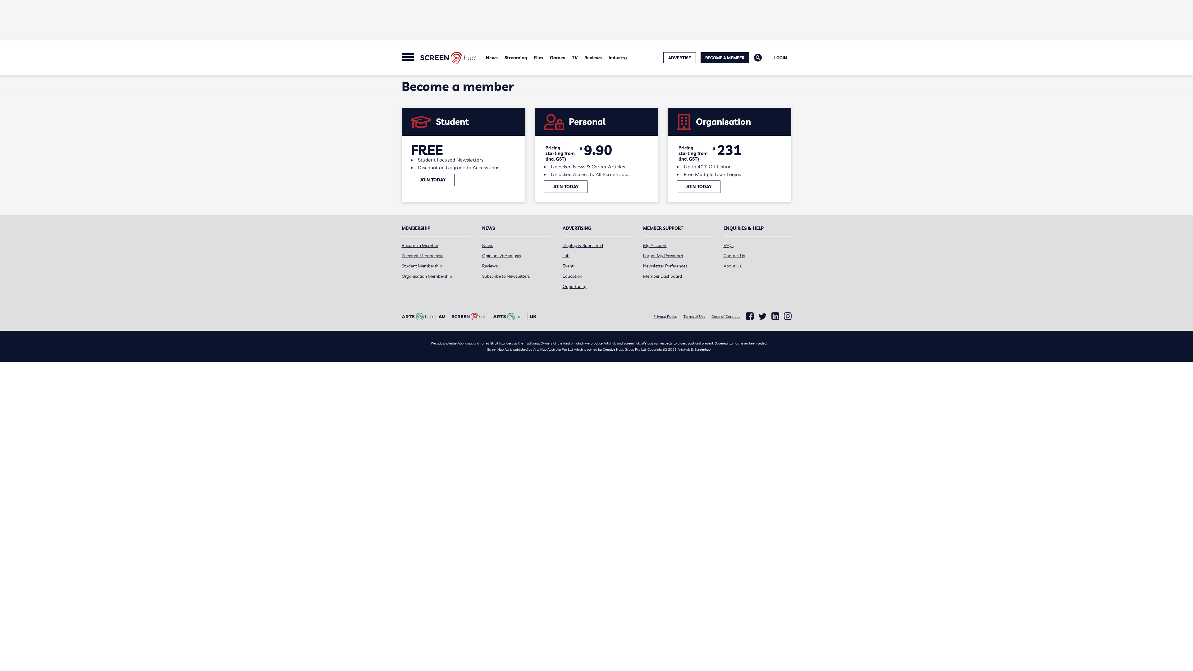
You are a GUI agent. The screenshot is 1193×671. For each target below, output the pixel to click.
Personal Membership (423, 255)
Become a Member (725, 57)
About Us (732, 266)
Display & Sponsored (583, 245)
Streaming (516, 58)
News (492, 58)
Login (780, 57)
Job (566, 255)
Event (568, 266)
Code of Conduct (725, 316)
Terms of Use (694, 316)
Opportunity (575, 286)
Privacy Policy (665, 316)
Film (538, 58)
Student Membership (422, 266)
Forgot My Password (663, 255)
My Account (655, 245)
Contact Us (734, 255)
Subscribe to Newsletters (506, 276)
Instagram (788, 316)
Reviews (593, 58)
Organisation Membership (427, 276)
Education (572, 276)
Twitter (762, 316)
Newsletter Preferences (665, 266)
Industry (618, 58)
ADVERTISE (679, 57)
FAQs (729, 245)
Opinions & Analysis (501, 255)
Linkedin (775, 316)
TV (575, 58)
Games (557, 58)
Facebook (750, 316)
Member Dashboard (662, 276)
